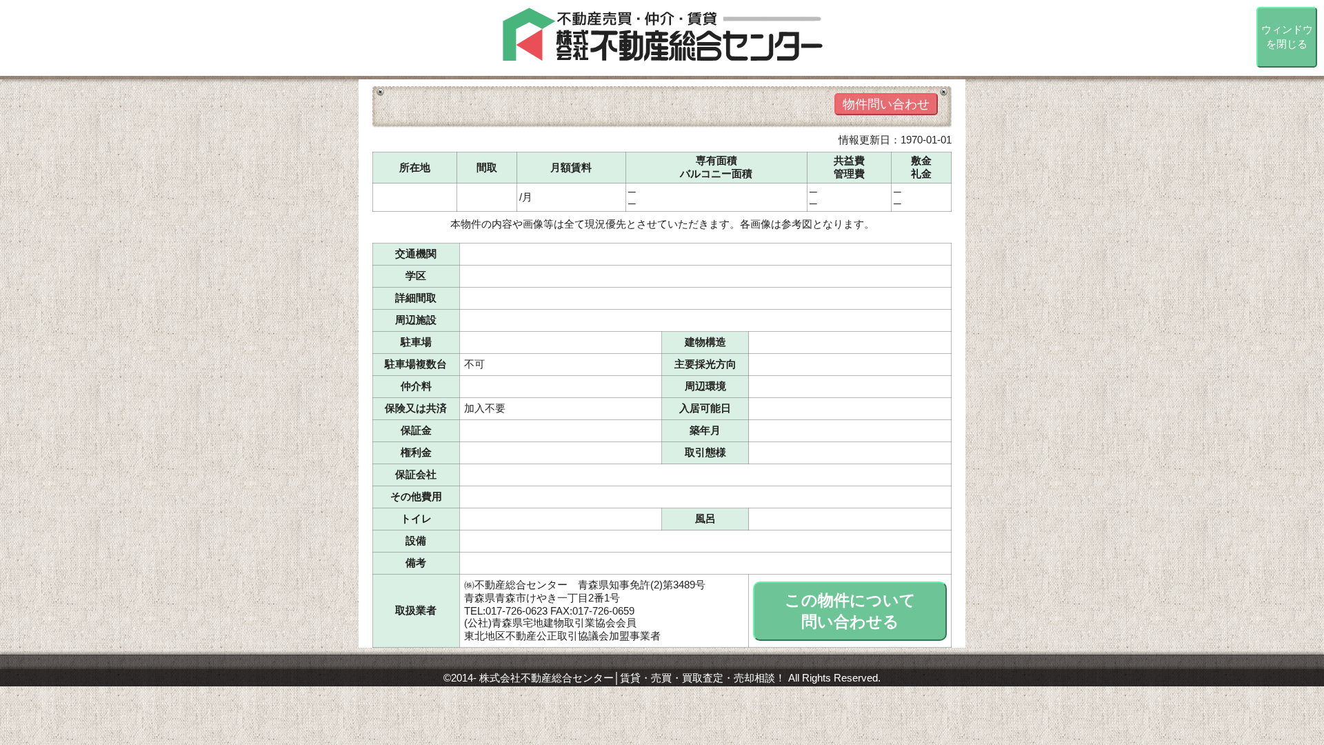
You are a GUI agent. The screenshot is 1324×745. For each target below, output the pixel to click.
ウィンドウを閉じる (1287, 36)
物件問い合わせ (886, 104)
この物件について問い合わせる (850, 611)
